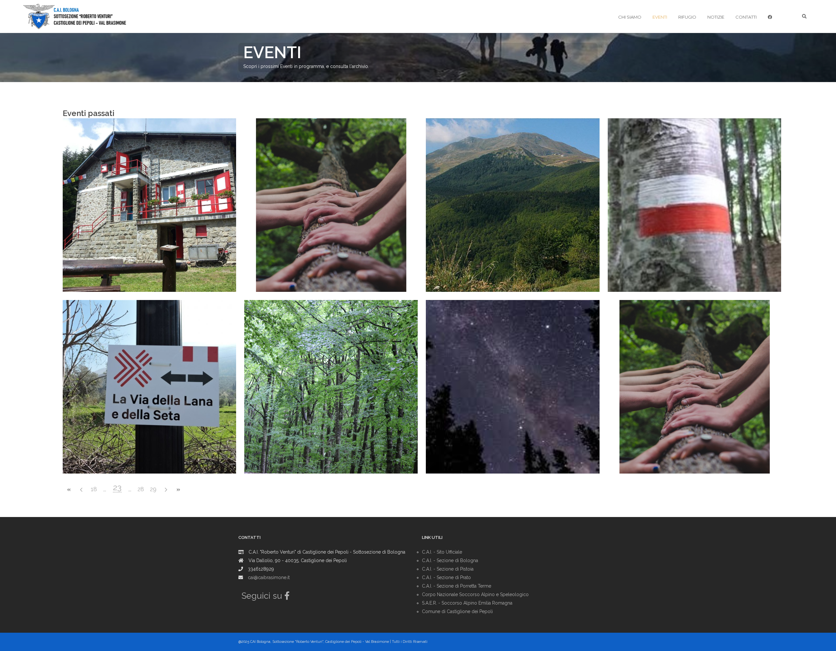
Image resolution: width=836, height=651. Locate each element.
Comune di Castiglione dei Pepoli (457, 611)
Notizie (715, 17)
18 (94, 489)
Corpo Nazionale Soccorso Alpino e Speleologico (475, 594)
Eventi (659, 17)
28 (140, 489)
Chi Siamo (629, 17)
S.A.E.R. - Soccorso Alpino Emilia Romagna (467, 603)
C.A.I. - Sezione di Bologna (450, 560)
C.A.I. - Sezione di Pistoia (448, 569)
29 (153, 489)
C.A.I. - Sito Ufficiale (442, 552)
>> (178, 490)
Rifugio (687, 17)
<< (69, 490)
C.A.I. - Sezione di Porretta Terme (456, 586)
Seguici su (263, 596)
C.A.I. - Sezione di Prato (446, 577)
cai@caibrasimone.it (269, 577)
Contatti (746, 17)
